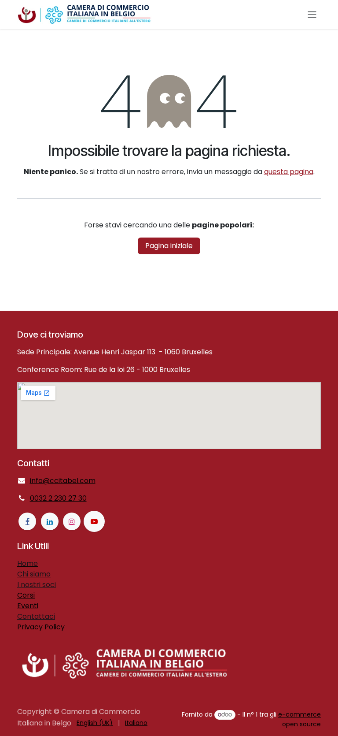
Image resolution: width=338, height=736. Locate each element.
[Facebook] (27, 521)
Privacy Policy (41, 627)
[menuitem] (95, 723)
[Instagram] (72, 521)
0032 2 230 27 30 (58, 498)
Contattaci (36, 616)
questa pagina (288, 172)
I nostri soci (36, 585)
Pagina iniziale (169, 246)
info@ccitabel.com (63, 481)
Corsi (26, 595)
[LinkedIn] (50, 521)
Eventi (27, 606)
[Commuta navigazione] (312, 15)
